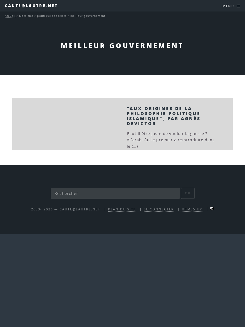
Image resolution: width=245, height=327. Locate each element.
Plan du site (122, 209)
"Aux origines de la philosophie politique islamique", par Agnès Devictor (163, 116)
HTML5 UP (192, 209)
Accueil (10, 15)
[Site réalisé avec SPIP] (212, 209)
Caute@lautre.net (31, 5)
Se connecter (159, 209)
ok (188, 193)
